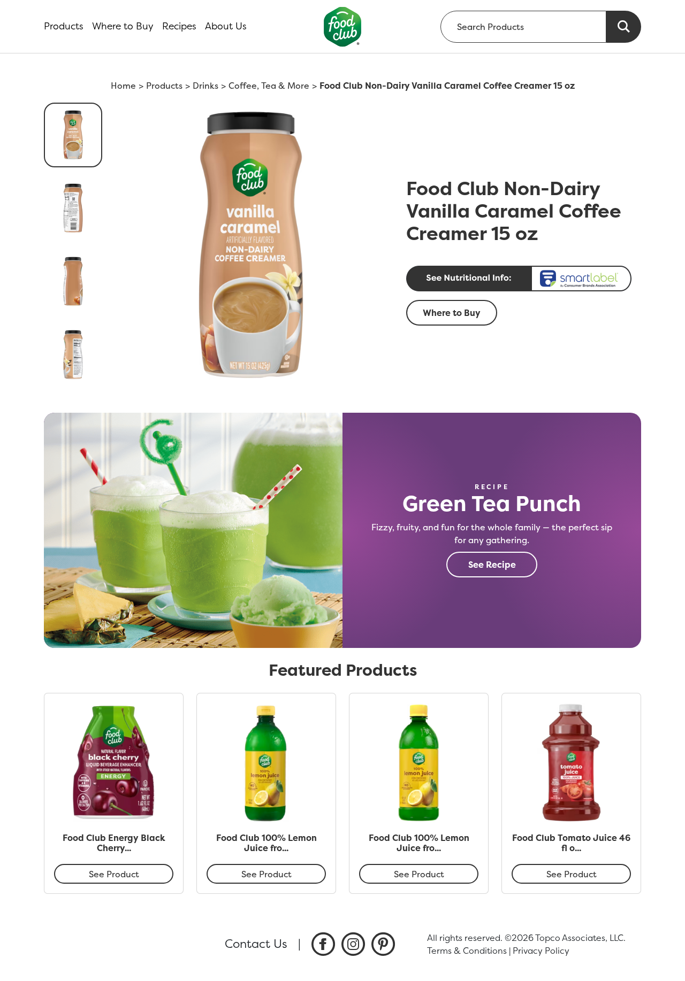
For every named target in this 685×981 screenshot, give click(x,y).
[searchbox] (523, 27)
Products (63, 26)
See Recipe (492, 564)
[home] (343, 26)
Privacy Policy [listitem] (541, 950)
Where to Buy (123, 26)
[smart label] (520, 278)
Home (123, 85)
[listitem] (323, 944)
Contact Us (256, 944)
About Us (226, 26)
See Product (114, 874)
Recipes (179, 26)
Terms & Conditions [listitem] (467, 950)
